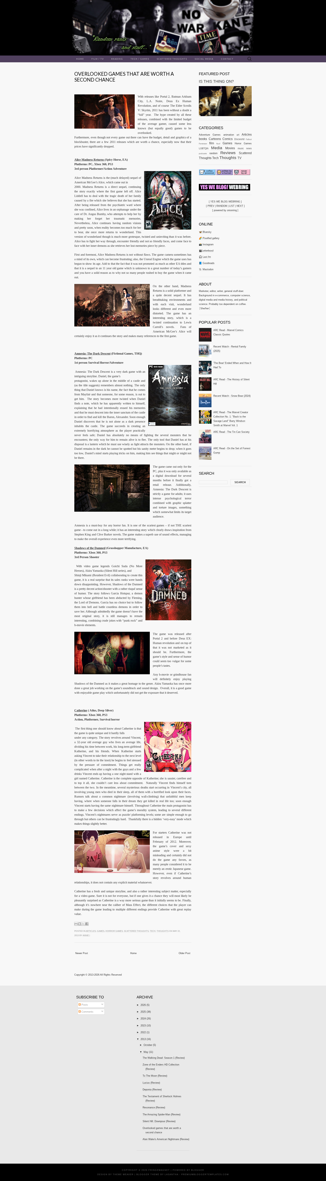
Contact (227, 59)
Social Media (204, 59)
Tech (152, 931)
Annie (86, 935)
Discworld (239, 139)
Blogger (197, 1170)
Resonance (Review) (154, 1107)
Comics (227, 138)
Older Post (184, 953)
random (213, 153)
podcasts (203, 153)
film (211, 143)
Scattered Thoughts (172, 59)
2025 (143, 1011)
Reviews (228, 152)
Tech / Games (140, 59)
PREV (211, 205)
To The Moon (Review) (155, 1075)
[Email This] (76, 924)
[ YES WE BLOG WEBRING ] (225, 201)
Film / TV (97, 59)
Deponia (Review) (152, 1089)
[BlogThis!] (80, 924)
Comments (87, 1011)
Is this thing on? (216, 81)
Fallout (249, 139)
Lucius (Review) (151, 1082)
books (203, 138)
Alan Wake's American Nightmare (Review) (166, 1139)
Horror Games (114, 931)
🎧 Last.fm (205, 256)
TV (239, 158)
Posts (84, 1004)
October (148, 1045)
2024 (143, 1018)
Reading (117, 59)
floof (218, 144)
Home (80, 59)
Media (216, 148)
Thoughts (162, 931)
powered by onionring (225, 210)
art (238, 134)
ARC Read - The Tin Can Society (231, 431)
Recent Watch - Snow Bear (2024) (232, 395)
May (146, 1052)
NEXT (240, 205)
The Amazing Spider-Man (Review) (161, 1114)
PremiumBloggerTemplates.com (205, 1174)
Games (100, 931)
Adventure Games (210, 134)
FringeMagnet (159, 1170)
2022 (143, 1032)
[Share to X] (83, 924)
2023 (143, 1025)
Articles (91, 931)
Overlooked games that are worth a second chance (124, 77)
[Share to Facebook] (87, 924)
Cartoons (215, 138)
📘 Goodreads (207, 263)
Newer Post (81, 953)
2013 (143, 1039)
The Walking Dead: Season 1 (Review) (164, 1057)
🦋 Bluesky (205, 232)
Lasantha (171, 1174)
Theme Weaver (123, 1174)
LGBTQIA (203, 148)
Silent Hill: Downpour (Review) (159, 1121)
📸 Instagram (206, 244)
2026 (143, 1005)
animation (228, 134)
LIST (232, 205)
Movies (230, 148)
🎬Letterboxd (206, 250)
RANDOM (221, 205)
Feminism (203, 144)
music (241, 148)
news (249, 148)
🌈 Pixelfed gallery (209, 238)
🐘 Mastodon (206, 269)
